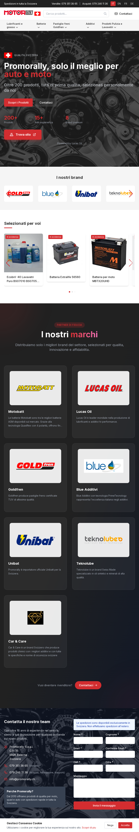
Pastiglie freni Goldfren (61, 25)
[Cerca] (105, 13)
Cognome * (112, 734)
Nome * (78, 734)
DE (132, 3)
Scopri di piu (89, 827)
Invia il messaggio (104, 805)
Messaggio (80, 776)
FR (125, 3)
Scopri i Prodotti (18, 102)
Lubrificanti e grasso (15, 25)
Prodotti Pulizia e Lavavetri (112, 25)
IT (113, 3)
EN (119, 3)
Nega (110, 825)
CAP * (77, 762)
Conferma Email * (116, 748)
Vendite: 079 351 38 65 (64, 3)
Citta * (109, 762)
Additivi (90, 23)
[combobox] (76, 13)
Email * (78, 748)
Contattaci (46, 102)
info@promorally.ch (22, 779)
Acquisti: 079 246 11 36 (95, 3)
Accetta (125, 825)
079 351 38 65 (18, 765)
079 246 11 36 (18, 772)
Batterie (41, 23)
